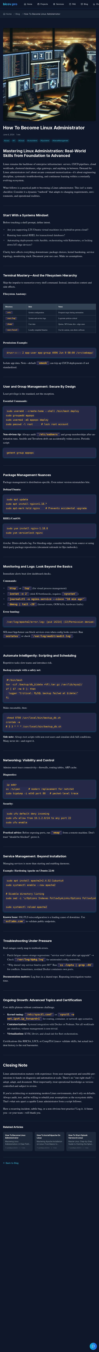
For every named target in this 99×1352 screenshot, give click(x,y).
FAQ (74, 4)
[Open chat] (93, 1346)
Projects (44, 4)
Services (60, 4)
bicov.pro (10, 4)
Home (29, 4)
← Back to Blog (10, 1163)
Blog (86, 4)
